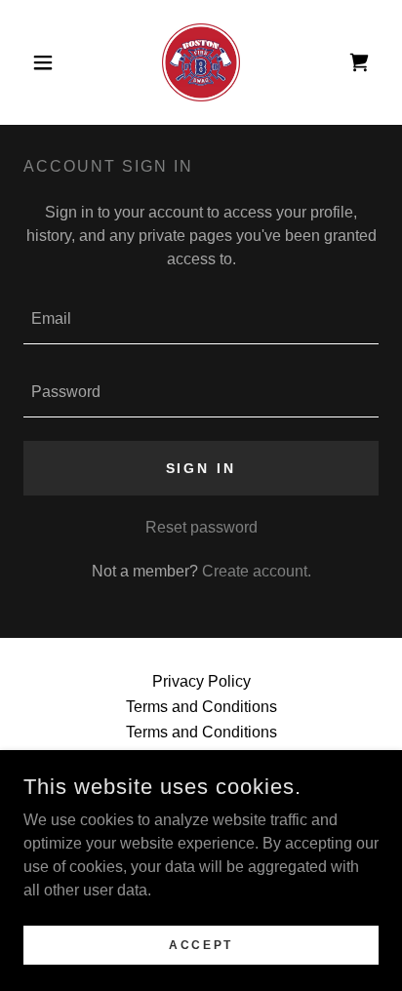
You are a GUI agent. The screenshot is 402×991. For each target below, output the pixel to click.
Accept (200, 944)
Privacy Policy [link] (201, 681)
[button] (50, 62)
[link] (201, 62)
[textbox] (201, 319)
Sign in (201, 468)
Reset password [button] (201, 527)
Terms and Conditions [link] (201, 706)
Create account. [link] (256, 571)
